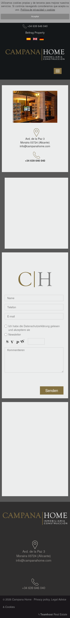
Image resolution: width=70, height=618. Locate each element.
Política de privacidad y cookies (38, 9)
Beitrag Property (35, 32)
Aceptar (35, 16)
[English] (35, 39)
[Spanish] (28, 39)
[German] (41, 39)
